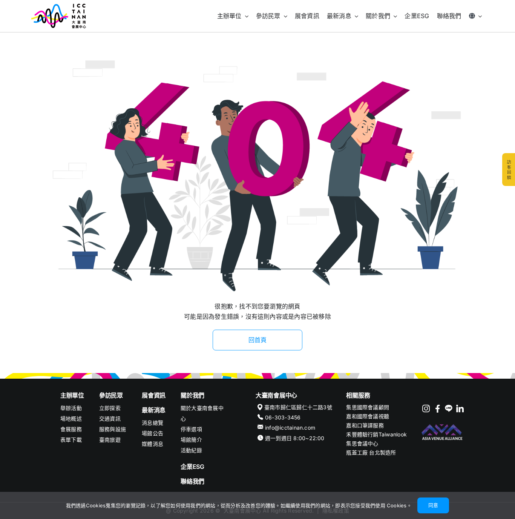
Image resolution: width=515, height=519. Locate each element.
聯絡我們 (192, 481)
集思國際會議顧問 (367, 407)
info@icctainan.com (290, 427)
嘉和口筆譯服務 (365, 425)
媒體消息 (152, 444)
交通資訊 (110, 418)
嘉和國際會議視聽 (367, 416)
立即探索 (110, 408)
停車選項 (191, 429)
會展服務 (71, 429)
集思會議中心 (362, 443)
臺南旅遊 (110, 439)
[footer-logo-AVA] (442, 425)
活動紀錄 (191, 450)
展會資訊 (154, 395)
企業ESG (192, 466)
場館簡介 (191, 439)
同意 (433, 505)
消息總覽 (152, 422)
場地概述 (71, 418)
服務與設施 (112, 429)
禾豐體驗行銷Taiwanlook (376, 434)
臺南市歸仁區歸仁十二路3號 (298, 407)
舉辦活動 (71, 408)
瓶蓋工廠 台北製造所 (371, 452)
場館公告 (152, 433)
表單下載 (71, 439)
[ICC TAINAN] (58, 7)
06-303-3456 (283, 417)
